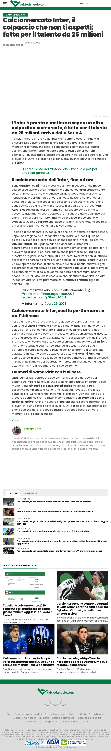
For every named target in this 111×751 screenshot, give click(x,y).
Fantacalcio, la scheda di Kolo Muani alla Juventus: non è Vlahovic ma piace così (59, 551)
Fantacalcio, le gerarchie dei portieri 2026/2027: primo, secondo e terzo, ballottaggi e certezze (62, 522)
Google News (51, 721)
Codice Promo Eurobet (92, 714)
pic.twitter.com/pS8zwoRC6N (44, 297)
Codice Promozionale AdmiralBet (24, 714)
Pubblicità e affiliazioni (89, 717)
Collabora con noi (31, 721)
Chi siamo (44, 717)
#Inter (15, 420)
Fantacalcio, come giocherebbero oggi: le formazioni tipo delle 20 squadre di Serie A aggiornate (62, 542)
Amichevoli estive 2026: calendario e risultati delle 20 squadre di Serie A (55, 511)
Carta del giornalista (63, 717)
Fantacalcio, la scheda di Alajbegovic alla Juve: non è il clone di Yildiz (53, 531)
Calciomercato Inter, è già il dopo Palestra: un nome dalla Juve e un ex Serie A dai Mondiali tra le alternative (28, 661)
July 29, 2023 (56, 304)
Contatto (86, 721)
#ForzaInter (31, 294)
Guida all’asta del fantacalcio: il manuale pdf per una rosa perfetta (59, 171)
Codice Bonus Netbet (24, 717)
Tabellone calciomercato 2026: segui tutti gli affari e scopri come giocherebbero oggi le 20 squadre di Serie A (28, 610)
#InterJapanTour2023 (57, 294)
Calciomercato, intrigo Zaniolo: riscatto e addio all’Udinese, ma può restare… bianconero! (82, 661)
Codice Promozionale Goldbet (61, 714)
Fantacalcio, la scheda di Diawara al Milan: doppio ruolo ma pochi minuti (55, 501)
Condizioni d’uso (69, 721)
